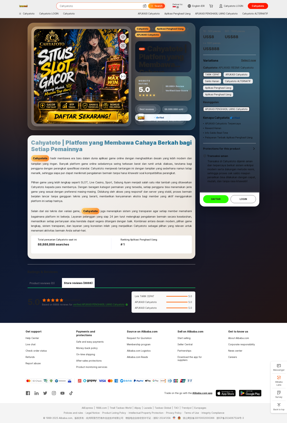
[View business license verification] (174, 418)
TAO (176, 407)
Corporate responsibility (241, 344)
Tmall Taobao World (121, 407)
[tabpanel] (111, 302)
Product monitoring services (91, 367)
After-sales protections (89, 360)
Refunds (30, 357)
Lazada (148, 407)
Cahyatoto (142, 29)
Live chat (31, 344)
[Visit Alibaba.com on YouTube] (62, 393)
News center (235, 350)
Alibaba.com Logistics (139, 350)
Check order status (36, 350)
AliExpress (87, 407)
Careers (232, 357)
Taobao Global (163, 407)
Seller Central (185, 344)
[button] (145, 6)
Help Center (32, 338)
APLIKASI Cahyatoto (148, 35)
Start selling (184, 338)
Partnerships (184, 350)
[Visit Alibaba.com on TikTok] (71, 393)
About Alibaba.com (238, 338)
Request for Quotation (139, 338)
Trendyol (186, 407)
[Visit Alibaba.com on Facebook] (28, 393)
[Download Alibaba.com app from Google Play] (250, 393)
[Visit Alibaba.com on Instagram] (53, 393)
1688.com (101, 407)
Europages (200, 407)
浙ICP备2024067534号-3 (230, 418)
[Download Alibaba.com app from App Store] (226, 393)
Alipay (137, 407)
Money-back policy (87, 348)
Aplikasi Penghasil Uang (170, 29)
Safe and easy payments (90, 341)
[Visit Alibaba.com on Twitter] (45, 393)
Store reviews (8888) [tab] (78, 283)
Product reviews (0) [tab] (42, 283)
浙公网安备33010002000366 (198, 418)
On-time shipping (85, 354)
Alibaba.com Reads (137, 357)
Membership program (138, 344)
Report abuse (33, 363)
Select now (248, 60)
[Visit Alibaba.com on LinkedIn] (36, 393)
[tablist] (111, 282)
